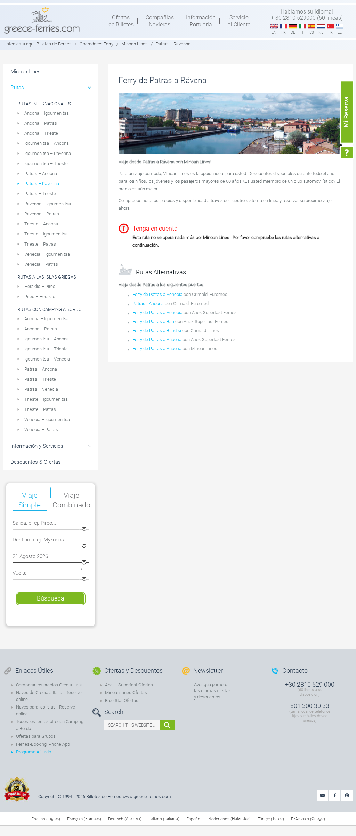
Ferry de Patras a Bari (153, 321)
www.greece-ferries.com (146, 796)
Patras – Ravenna (41, 183)
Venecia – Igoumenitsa (47, 254)
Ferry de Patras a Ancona (156, 339)
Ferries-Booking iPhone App (43, 744)
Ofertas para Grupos (36, 736)
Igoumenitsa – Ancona (46, 143)
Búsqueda (50, 598)
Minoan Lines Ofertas (126, 692)
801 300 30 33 (309, 706)
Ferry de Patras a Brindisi (156, 330)
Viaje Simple (29, 500)
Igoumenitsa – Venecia (47, 359)
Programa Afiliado (33, 751)
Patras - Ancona (148, 303)
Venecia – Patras (41, 264)
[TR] (330, 26)
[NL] (321, 26)
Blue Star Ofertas (121, 700)
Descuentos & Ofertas (35, 462)
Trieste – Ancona (41, 223)
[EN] (274, 26)
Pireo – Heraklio (39, 296)
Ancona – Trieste (41, 133)
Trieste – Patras (40, 244)
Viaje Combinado (72, 500)
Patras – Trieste (40, 193)
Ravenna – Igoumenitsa (47, 203)
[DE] (293, 26)
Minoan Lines (134, 44)
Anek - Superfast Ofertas (129, 684)
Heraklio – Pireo (39, 286)
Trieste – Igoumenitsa (46, 234)
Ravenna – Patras (41, 213)
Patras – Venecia (41, 389)
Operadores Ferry (96, 44)
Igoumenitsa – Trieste (46, 163)
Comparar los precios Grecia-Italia (49, 684)
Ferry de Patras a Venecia (157, 294)
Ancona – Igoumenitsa (46, 113)
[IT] (302, 26)
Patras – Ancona (40, 173)
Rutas (17, 87)
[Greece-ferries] (41, 20)
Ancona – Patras (40, 123)
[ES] (311, 26)
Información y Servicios (36, 446)
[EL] (340, 26)
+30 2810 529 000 (309, 684)
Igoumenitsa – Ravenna (47, 153)
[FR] (283, 26)
